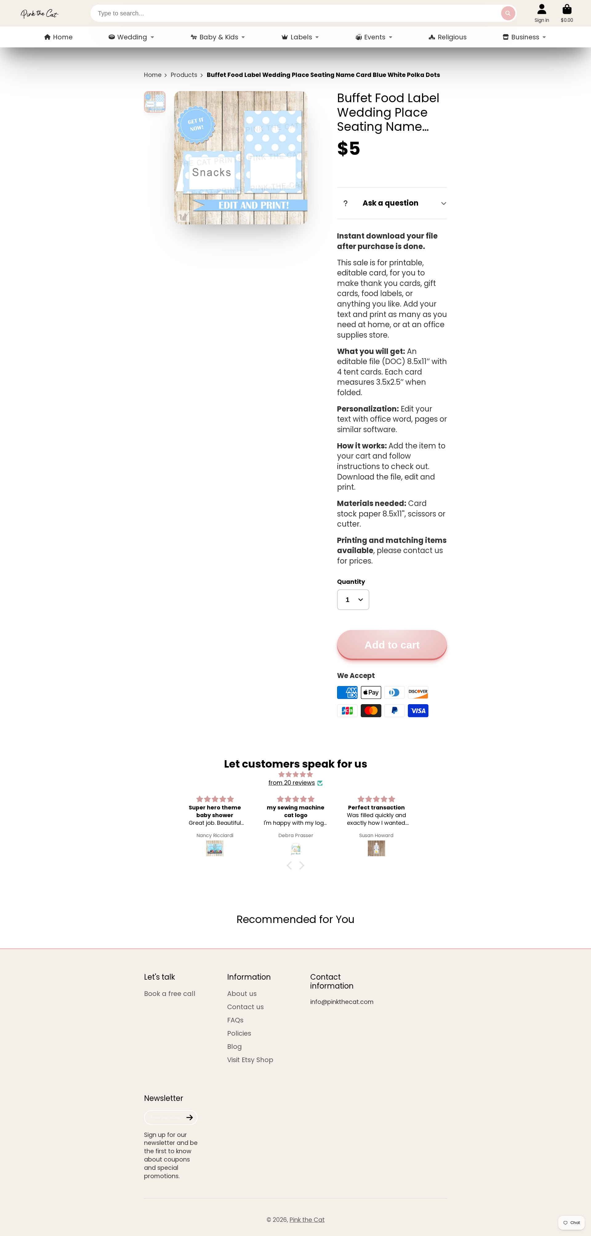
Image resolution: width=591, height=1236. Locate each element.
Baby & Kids (218, 37)
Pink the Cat (307, 1220)
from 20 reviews (291, 783)
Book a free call (169, 993)
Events (374, 37)
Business (525, 37)
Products (184, 75)
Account (542, 13)
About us (242, 993)
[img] (295, 774)
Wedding (132, 37)
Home (63, 37)
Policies (239, 1033)
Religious (452, 37)
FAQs (235, 1020)
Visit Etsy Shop (250, 1059)
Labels (301, 37)
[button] (291, 865)
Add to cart (392, 645)
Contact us (245, 1006)
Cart (567, 13)
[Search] (508, 13)
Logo (39, 13)
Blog (234, 1046)
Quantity (351, 582)
